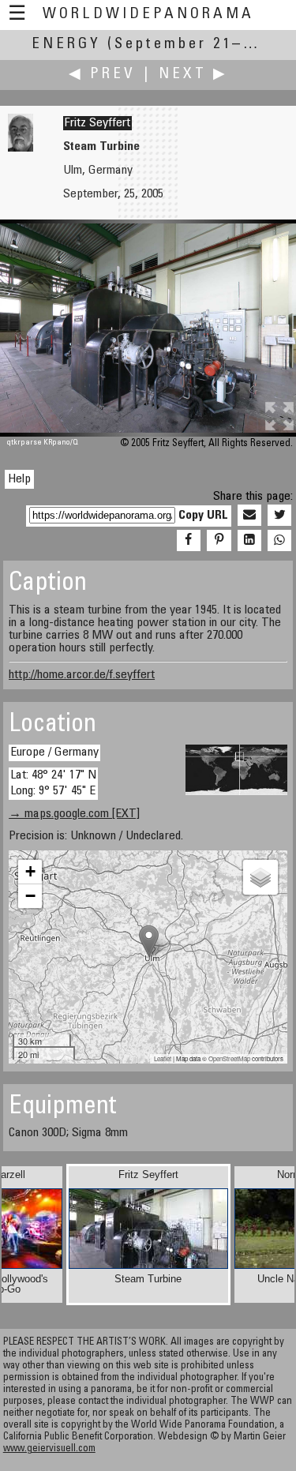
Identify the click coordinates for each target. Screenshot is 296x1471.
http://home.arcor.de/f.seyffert (82, 675)
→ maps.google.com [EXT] (74, 814)
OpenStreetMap (229, 1058)
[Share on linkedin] (249, 541)
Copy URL (203, 515)
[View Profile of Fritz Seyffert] (20, 148)
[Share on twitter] (279, 515)
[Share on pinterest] (218, 541)
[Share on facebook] (188, 541)
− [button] (30, 896)
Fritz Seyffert (97, 123)
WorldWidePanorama (148, 14)
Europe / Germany (54, 752)
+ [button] (30, 871)
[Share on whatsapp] (279, 541)
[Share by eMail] (249, 515)
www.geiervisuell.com (49, 1449)
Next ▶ (193, 74)
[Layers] (260, 877)
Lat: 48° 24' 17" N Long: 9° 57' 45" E (53, 783)
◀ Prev (102, 74)
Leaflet (162, 1058)
